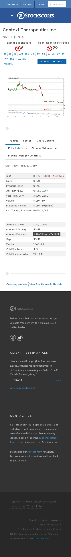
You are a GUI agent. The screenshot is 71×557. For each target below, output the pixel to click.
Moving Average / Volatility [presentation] (24, 155)
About (11, 4)
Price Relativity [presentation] (17, 148)
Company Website (16, 284)
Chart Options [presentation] (45, 140)
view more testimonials (23, 387)
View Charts (54, 529)
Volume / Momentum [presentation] (44, 148)
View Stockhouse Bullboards (45, 284)
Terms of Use (17, 506)
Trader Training (49, 519)
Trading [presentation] (13, 140)
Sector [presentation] (27, 140)
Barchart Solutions (41, 538)
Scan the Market (49, 524)
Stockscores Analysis (30, 529)
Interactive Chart (52, 61)
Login (40, 4)
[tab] (12, 140)
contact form (34, 451)
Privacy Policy (35, 506)
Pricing (27, 4)
